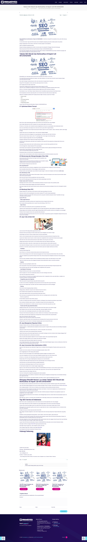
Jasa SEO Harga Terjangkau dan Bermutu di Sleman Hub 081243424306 (26, 485)
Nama (21, 507)
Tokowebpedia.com (25, 537)
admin (26, 464)
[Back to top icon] (66, 537)
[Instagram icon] (64, 537)
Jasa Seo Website (33, 8)
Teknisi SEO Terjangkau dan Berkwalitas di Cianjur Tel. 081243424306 (58, 485)
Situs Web (53, 507)
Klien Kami (65, 385)
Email (36, 507)
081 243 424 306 (56, 526)
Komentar (21, 497)
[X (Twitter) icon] (63, 537)
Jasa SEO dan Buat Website (38, 537)
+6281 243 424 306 (56, 523)
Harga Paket (40, 427)
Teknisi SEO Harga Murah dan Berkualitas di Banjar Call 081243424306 (42, 485)
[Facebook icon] (62, 537)
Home (28, 8)
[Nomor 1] (9, 2)
